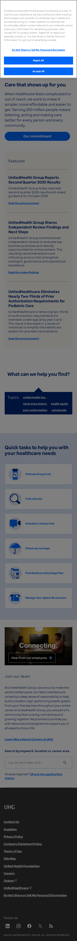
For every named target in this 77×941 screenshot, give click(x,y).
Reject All (38, 60)
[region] (38, 39)
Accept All (38, 71)
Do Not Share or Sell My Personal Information (38, 50)
